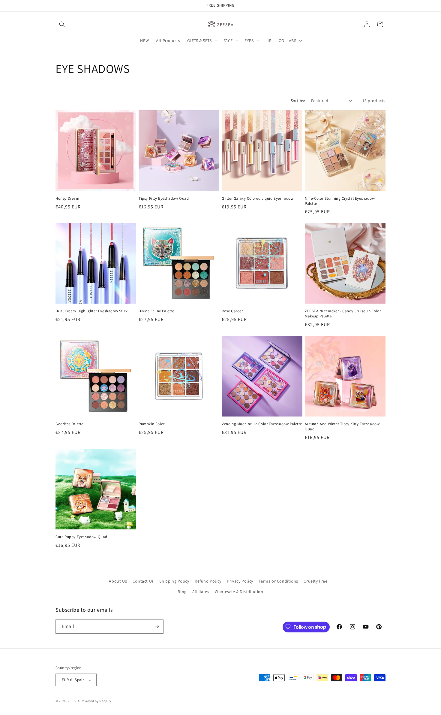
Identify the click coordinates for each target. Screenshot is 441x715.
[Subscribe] (156, 626)
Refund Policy (208, 581)
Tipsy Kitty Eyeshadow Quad (164, 198)
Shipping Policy (174, 581)
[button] (62, 24)
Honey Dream (68, 198)
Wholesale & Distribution (239, 592)
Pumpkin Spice (152, 424)
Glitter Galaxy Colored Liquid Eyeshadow (257, 198)
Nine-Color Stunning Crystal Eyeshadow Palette (340, 201)
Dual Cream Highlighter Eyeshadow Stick (92, 311)
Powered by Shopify (96, 701)
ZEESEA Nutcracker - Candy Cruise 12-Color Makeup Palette (343, 314)
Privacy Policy (240, 581)
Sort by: (298, 100)
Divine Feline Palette (156, 311)
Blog (182, 592)
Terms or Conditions (278, 581)
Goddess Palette (69, 424)
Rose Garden (233, 311)
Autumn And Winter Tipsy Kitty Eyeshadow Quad (342, 427)
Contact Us (143, 581)
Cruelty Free (315, 581)
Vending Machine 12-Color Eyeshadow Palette (262, 424)
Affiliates (200, 592)
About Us (118, 581)
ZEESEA (74, 701)
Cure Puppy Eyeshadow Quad (81, 537)
